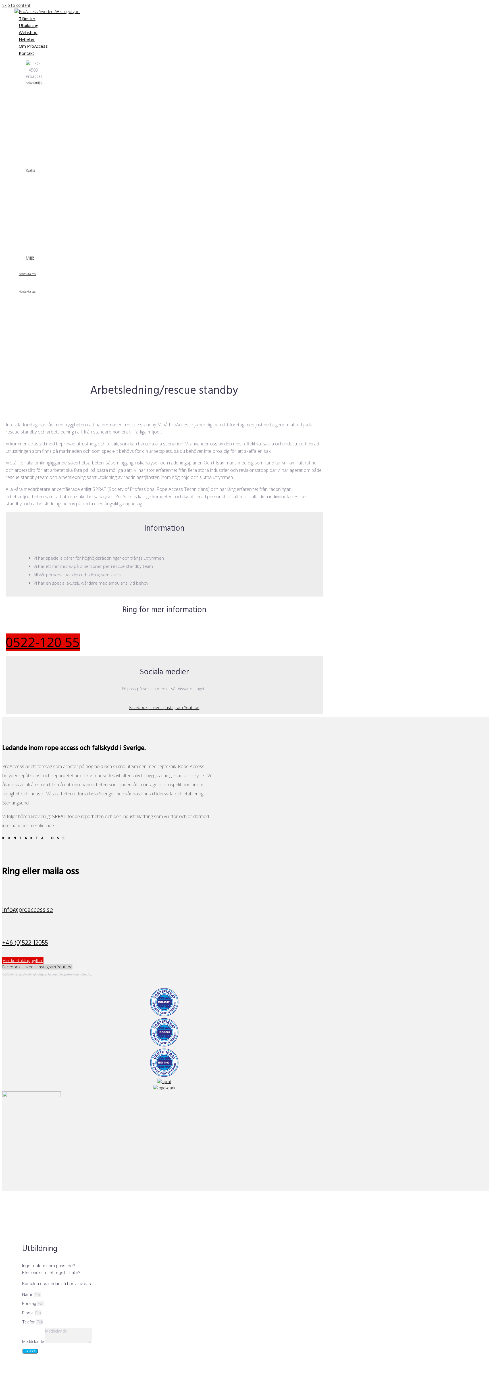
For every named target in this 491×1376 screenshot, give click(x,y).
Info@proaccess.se (27, 910)
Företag (29, 1303)
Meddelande (33, 1341)
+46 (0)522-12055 (25, 943)
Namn (28, 1294)
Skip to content (16, 5)
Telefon (29, 1322)
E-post (28, 1313)
